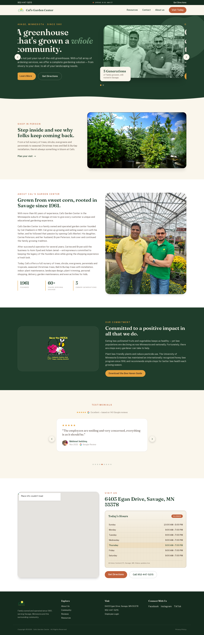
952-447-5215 (25, 2)
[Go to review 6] (104, 464)
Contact (146, 10)
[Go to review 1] (93, 464)
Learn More (28, 76)
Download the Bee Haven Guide (125, 373)
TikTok (177, 606)
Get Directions (179, 2)
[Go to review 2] (95, 464)
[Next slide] (186, 57)
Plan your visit (25, 156)
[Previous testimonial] (52, 439)
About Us (65, 606)
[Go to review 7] (106, 464)
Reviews (65, 614)
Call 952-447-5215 (143, 574)
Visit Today (178, 10)
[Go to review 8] (108, 464)
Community (66, 610)
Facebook (153, 606)
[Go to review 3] (97, 464)
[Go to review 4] (99, 464)
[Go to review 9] (110, 464)
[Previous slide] (18, 57)
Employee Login (112, 614)
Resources (132, 10)
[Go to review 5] (102, 464)
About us (159, 10)
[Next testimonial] (152, 439)
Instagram (166, 606)
